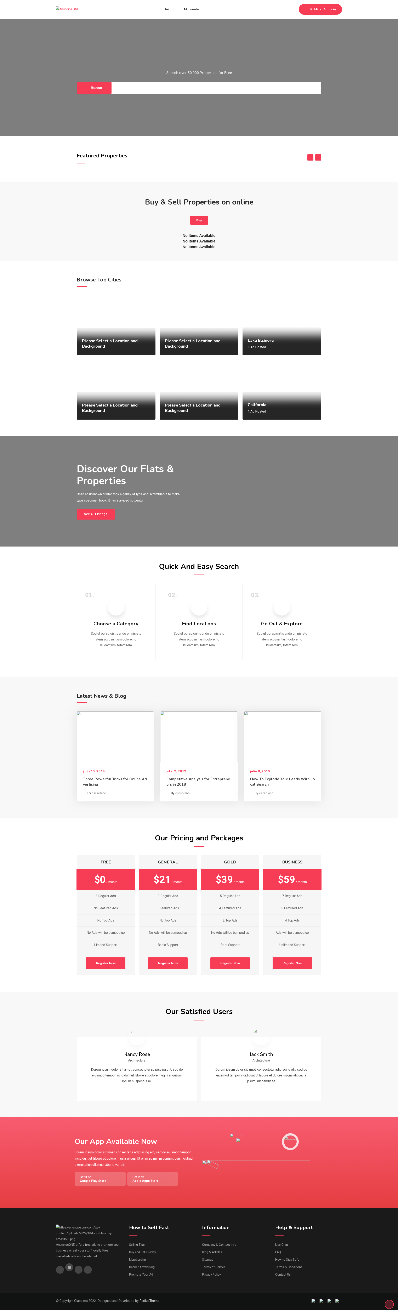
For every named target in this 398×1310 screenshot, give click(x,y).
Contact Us (283, 1274)
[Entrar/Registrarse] (293, 9)
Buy (199, 220)
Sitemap (207, 1259)
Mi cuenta (191, 9)
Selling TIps (137, 1245)
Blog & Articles (212, 1252)
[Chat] (286, 9)
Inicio (169, 9)
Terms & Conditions (288, 1267)
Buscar (96, 88)
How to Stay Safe (287, 1259)
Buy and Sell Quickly (142, 1252)
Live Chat (281, 1245)
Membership (137, 1259)
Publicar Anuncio (323, 9)
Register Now (106, 963)
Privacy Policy (211, 1274)
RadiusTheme (149, 1301)
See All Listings (95, 514)
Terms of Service (214, 1267)
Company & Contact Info (219, 1245)
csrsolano (99, 793)
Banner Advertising (142, 1267)
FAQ (278, 1252)
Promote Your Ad (141, 1274)
